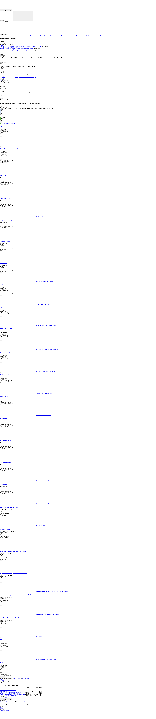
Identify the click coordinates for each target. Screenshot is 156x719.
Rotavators (63, 35)
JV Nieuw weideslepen (6, 662)
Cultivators (24, 35)
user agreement (25, 678)
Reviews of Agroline (24, 701)
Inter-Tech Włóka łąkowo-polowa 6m (10, 507)
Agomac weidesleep (5, 241)
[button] (78, 28)
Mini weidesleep (4, 175)
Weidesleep (3, 263)
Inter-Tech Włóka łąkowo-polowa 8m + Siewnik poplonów (16, 595)
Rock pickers (73, 35)
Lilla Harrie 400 (4, 126)
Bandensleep (3, 418)
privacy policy (17, 678)
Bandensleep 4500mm (6, 440)
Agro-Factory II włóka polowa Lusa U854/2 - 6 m (13, 573)
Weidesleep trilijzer (5, 198)
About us (2, 697)
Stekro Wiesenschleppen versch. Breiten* (11, 148)
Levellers (68, 35)
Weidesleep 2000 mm (6, 285)
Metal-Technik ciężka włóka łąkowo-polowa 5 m (13, 551)
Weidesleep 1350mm (6, 396)
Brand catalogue (34, 701)
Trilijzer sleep (3, 308)
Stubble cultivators (48, 35)
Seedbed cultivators (39, 35)
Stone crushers (99, 35)
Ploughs (59, 35)
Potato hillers (85, 35)
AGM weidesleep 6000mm (7, 328)
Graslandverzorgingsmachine (8, 353)
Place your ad (3, 162)
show (1, 98)
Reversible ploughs (31, 35)
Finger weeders (106, 35)
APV (1, 639)
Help (5, 697)
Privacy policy (12, 701)
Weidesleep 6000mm (6, 220)
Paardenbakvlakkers (6, 462)
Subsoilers (54, 35)
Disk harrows (112, 35)
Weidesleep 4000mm (6, 374)
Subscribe (2, 677)
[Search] (23, 16)
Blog (30, 701)
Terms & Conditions (4, 701)
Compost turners (92, 35)
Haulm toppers (79, 35)
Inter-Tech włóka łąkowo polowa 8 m (10, 618)
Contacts (8, 697)
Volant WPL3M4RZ (5, 529)
